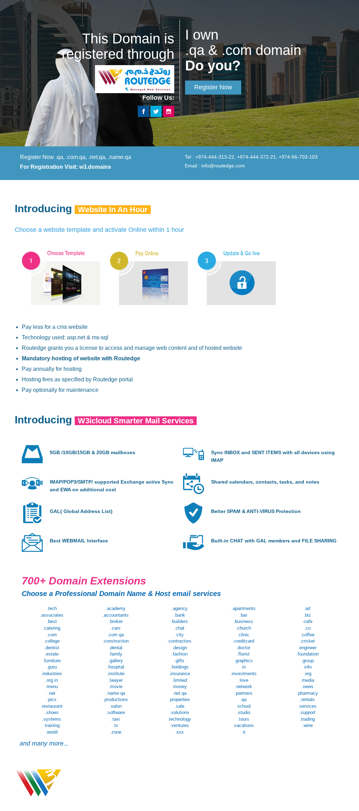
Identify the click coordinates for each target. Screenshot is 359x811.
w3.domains (95, 167)
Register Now (213, 87)
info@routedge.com (223, 165)
